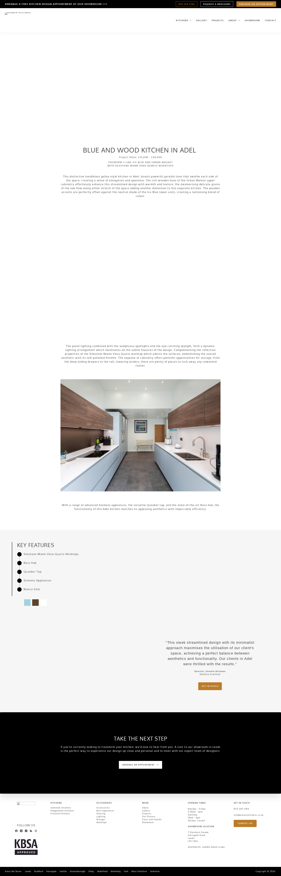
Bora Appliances (105, 810)
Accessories (103, 807)
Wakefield (102, 871)
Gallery (201, 20)
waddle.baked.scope (213, 847)
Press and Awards (152, 819)
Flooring (101, 813)
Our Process (149, 816)
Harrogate (51, 871)
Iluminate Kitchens (61, 807)
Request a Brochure (217, 4)
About (232, 20)
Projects (218, 20)
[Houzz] (31, 831)
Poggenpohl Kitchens (62, 810)
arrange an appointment (256, 4)
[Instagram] (26, 831)
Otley (91, 871)
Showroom (252, 20)
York (126, 871)
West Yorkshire (139, 871)
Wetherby (116, 871)
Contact (270, 20)
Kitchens (182, 20)
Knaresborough (77, 871)
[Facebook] (16, 831)
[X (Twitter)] (21, 831)
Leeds (28, 871)
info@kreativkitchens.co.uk (249, 815)
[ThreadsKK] (36, 831)
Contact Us (245, 823)
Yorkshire (155, 871)
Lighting (101, 816)
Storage (100, 819)
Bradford (38, 871)
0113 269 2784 (186, 4)
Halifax (63, 871)
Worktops (101, 822)
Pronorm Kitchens (60, 813)
